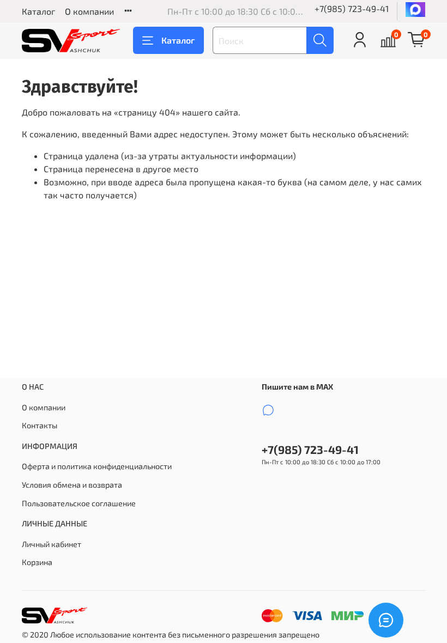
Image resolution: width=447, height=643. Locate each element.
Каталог (38, 11)
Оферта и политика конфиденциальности (97, 466)
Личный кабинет (51, 544)
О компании (89, 11)
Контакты (39, 425)
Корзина (37, 562)
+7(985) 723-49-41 (352, 8)
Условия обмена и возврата (72, 484)
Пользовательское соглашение (79, 503)
